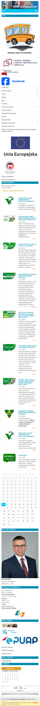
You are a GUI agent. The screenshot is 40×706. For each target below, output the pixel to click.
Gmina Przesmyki (7, 91)
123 (13, 521)
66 (11, 498)
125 (23, 521)
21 (11, 481)
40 (15, 488)
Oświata (4, 97)
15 (23, 478)
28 (3, 484)
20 (7, 481)
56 (7, 494)
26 (31, 481)
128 (4, 524)
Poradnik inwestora (7, 647)
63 (35, 494)
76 (15, 501)
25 (27, 481)
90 (35, 504)
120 (32, 518)
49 (15, 491)
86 (19, 504)
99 (35, 508)
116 (13, 518)
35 (31, 484)
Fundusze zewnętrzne (8, 126)
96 (23, 508)
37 (3, 488)
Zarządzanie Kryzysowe (8, 123)
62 (31, 494)
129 (9, 524)
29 (7, 484)
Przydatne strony (6, 653)
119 (27, 518)
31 (15, 484)
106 (32, 511)
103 (18, 511)
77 (19, 501)
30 (11, 484)
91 (3, 508)
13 (15, 478)
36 (35, 484)
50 (19, 491)
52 (27, 491)
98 (31, 508)
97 (27, 508)
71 (31, 498)
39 (11, 488)
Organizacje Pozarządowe (9, 113)
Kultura (4, 94)
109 (13, 514)
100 (4, 511)
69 (23, 498)
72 (35, 498)
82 (3, 504)
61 (27, 494)
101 (9, 511)
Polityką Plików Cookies (13, 704)
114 (4, 518)
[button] (37, 87)
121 (4, 521)
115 (9, 518)
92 (7, 508)
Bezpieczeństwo (6, 120)
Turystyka (4, 103)
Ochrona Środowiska (7, 107)
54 (35, 491)
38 (7, 488)
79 (27, 501)
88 (27, 504)
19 (3, 481)
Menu (4, 11)
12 (11, 478)
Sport (3, 100)
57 (11, 494)
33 (23, 484)
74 (7, 501)
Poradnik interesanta (8, 650)
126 (27, 521)
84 (11, 504)
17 (31, 478)
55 (3, 494)
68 (19, 498)
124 (18, 521)
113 (32, 514)
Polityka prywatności (7, 176)
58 (15, 494)
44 (31, 488)
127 (32, 521)
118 (23, 518)
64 (3, 498)
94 (15, 508)
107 (4, 514)
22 (15, 481)
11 (7, 478)
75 (11, 501)
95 (19, 508)
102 (13, 511)
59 (19, 494)
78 (23, 501)
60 (23, 494)
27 (35, 481)
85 (15, 504)
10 (3, 478)
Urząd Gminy (5, 87)
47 (7, 491)
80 (31, 501)
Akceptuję (35, 702)
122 (9, 521)
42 (23, 488)
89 (31, 504)
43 (27, 488)
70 (27, 498)
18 (35, 478)
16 (27, 478)
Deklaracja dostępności (8, 180)
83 (7, 504)
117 (18, 518)
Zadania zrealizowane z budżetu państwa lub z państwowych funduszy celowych (19, 130)
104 (23, 511)
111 (23, 514)
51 (23, 491)
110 (18, 514)
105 (27, 511)
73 (3, 501)
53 (31, 491)
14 (19, 478)
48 (11, 491)
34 (27, 484)
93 (11, 508)
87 (23, 504)
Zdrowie (4, 116)
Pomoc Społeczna (7, 110)
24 (23, 481)
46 (3, 491)
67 (15, 498)
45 (35, 488)
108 (9, 514)
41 (19, 488)
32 (19, 484)
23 (19, 481)
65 (7, 498)
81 (35, 501)
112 (27, 514)
